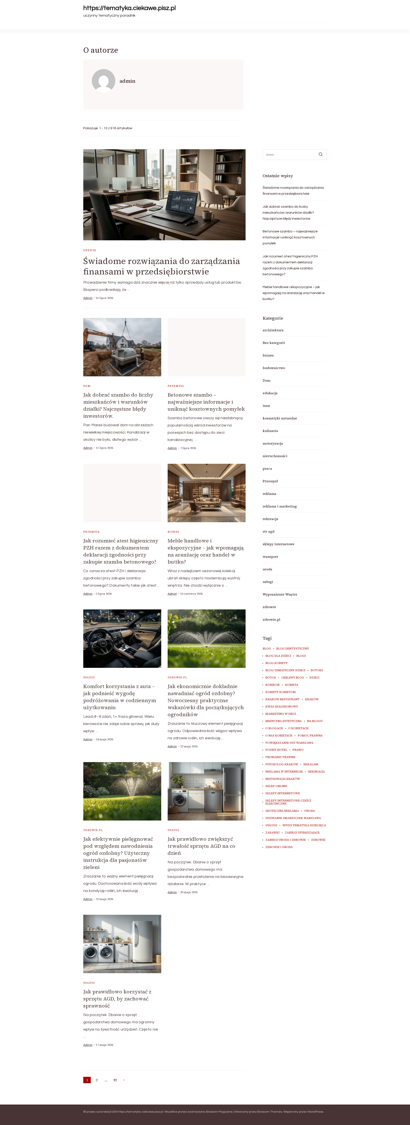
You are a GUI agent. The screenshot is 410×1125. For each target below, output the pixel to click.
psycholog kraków (281, 764)
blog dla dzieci (278, 655)
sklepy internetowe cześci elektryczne (288, 802)
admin (87, 298)
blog (267, 648)
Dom (87, 386)
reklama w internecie (284, 771)
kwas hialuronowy (281, 706)
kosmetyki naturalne (280, 418)
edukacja (270, 393)
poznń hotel (276, 749)
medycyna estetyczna (283, 721)
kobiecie (272, 684)
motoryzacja (273, 443)
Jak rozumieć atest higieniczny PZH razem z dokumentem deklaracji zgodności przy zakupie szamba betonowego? (120, 551)
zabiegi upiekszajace (302, 832)
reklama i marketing (280, 506)
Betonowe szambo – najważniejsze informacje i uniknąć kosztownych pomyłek (206, 401)
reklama (269, 493)
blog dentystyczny (292, 648)
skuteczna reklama (282, 810)
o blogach (274, 728)
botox (270, 677)
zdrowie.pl (177, 677)
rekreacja (270, 518)
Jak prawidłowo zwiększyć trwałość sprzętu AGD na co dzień (201, 846)
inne (266, 405)
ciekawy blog (292, 677)
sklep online (276, 786)
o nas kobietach (278, 735)
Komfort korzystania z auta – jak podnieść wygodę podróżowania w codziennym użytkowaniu (119, 697)
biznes (173, 532)
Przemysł (176, 386)
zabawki (272, 832)
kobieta (291, 684)
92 (115, 1080)
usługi (89, 250)
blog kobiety (276, 663)
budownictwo (274, 367)
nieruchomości (275, 456)
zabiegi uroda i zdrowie (285, 839)
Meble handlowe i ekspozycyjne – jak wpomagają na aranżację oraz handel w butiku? (206, 551)
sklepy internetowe (278, 544)
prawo (298, 749)
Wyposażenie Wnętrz (280, 594)
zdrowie (269, 607)
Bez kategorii (274, 342)
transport (270, 556)
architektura (273, 330)
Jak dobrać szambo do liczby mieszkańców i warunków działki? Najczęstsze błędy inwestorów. (118, 405)
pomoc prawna (310, 735)
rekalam (310, 764)
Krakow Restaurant (282, 699)
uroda (267, 569)
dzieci (314, 677)
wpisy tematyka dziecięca (304, 825)
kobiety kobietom (280, 692)
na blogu (315, 721)
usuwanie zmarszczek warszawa (293, 818)
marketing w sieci (280, 713)
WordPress (315, 1111)
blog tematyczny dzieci (285, 670)
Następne (124, 1080)
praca (267, 468)
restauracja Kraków (282, 778)
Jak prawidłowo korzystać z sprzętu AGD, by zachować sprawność (117, 998)
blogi (301, 655)
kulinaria (270, 430)
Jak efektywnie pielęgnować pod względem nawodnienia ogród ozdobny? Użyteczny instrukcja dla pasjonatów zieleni (118, 853)
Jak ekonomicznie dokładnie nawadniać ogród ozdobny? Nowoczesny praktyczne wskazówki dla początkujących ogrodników (206, 700)
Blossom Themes (269, 1111)
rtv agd (268, 531)
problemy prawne (280, 757)
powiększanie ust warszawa (289, 742)
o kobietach (298, 728)
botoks (317, 670)
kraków (312, 699)
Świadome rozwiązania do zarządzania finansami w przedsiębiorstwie (161, 266)
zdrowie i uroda (279, 847)
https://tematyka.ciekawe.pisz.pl (129, 8)
